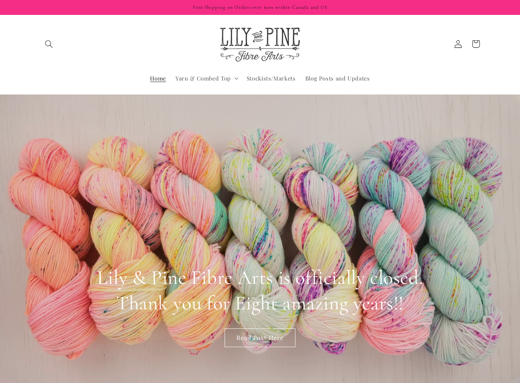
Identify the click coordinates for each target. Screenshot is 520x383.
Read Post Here (260, 337)
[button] (49, 44)
